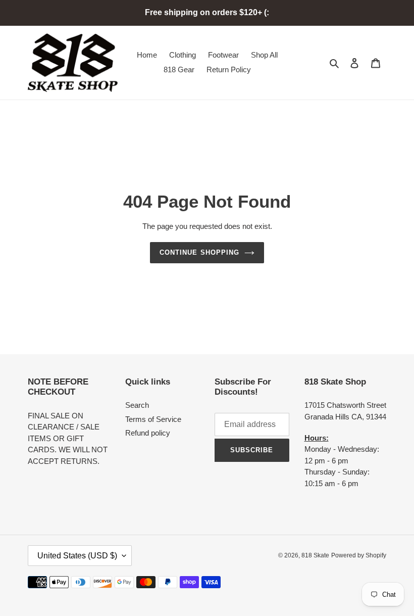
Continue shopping (199, 252)
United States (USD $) (77, 555)
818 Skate (315, 555)
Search (137, 405)
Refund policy (147, 433)
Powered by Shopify (358, 555)
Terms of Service (153, 419)
